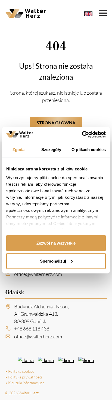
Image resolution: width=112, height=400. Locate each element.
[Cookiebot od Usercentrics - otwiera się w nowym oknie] (82, 134)
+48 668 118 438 (31, 329)
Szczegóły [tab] (51, 149)
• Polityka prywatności (23, 377)
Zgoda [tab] (19, 149)
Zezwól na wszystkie (56, 243)
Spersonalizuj (53, 260)
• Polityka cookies (19, 371)
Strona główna (56, 122)
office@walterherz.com (38, 274)
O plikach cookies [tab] (88, 149)
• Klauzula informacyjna (24, 382)
